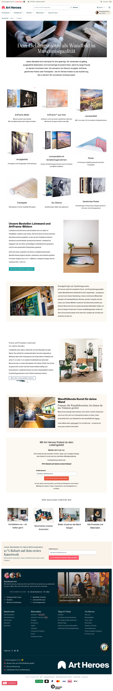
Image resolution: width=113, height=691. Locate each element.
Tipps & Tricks (52, 13)
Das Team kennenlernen (68, 600)
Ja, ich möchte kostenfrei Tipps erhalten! (56, 478)
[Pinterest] (15, 651)
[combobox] (51, 7)
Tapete (97, 418)
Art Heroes (89, 611)
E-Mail (103, 13)
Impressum (85, 677)
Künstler (29, 13)
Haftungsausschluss (49, 677)
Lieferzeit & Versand (39, 600)
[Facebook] (18, 651)
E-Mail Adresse (41, 470)
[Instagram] (12, 651)
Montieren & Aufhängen (14, 602)
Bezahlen (10, 600)
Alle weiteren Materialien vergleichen (21, 269)
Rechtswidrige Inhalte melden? (64, 677)
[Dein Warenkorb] (109, 7)
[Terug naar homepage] (11, 7)
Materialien (40, 13)
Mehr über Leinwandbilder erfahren (22, 378)
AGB (41, 677)
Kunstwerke (5, 13)
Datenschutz (77, 677)
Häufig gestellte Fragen (14, 597)
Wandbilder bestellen (39, 597)
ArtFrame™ (75, 423)
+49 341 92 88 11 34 (36, 592)
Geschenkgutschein (39, 602)
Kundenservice (104, 11)
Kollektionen (18, 13)
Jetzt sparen (9, 683)
